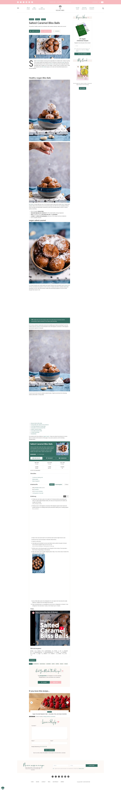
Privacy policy (81, 768)
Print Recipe (37, 458)
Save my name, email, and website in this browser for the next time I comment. (49, 752)
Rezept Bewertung (36, 746)
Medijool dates (38, 487)
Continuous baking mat (37, 477)
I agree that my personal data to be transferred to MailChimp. (83, 50)
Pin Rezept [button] (50, 458)
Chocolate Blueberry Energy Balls (38, 426)
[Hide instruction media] (67, 496)
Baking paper (35, 479)
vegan (66, 663)
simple (57, 663)
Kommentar (63, 458)
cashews (51, 63)
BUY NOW (82, 88)
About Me (84, 8)
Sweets (43, 19)
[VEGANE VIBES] (60, 8)
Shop (77, 8)
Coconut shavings (39, 491)
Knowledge (42, 8)
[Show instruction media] (64, 496)
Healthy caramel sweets (36, 429)
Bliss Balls (44, 66)
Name (33, 740)
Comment (34, 725)
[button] (30, 454)
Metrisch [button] (52, 484)
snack (61, 663)
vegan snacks (46, 436)
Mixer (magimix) (35, 481)
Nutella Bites (33, 433)
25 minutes (36, 663)
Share (45, 682)
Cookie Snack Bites (35, 432)
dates (63, 204)
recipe (63, 62)
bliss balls (42, 663)
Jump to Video (47, 31)
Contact (91, 8)
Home (28, 8)
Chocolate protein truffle (36, 430)
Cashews (37, 489)
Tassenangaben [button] (58, 484)
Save (56, 682)
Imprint (62, 781)
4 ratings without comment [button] (49, 716)
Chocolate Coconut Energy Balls (38, 427)
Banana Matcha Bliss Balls (36, 423)
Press (49, 781)
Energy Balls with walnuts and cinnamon (40, 424)
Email (51, 740)
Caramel (38, 60)
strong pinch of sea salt (38, 493)
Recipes (34, 8)
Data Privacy (55, 781)
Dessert (31, 19)
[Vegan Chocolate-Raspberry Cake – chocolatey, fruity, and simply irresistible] (49, 702)
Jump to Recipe (35, 31)
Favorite (57, 31)
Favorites (95, 2)
